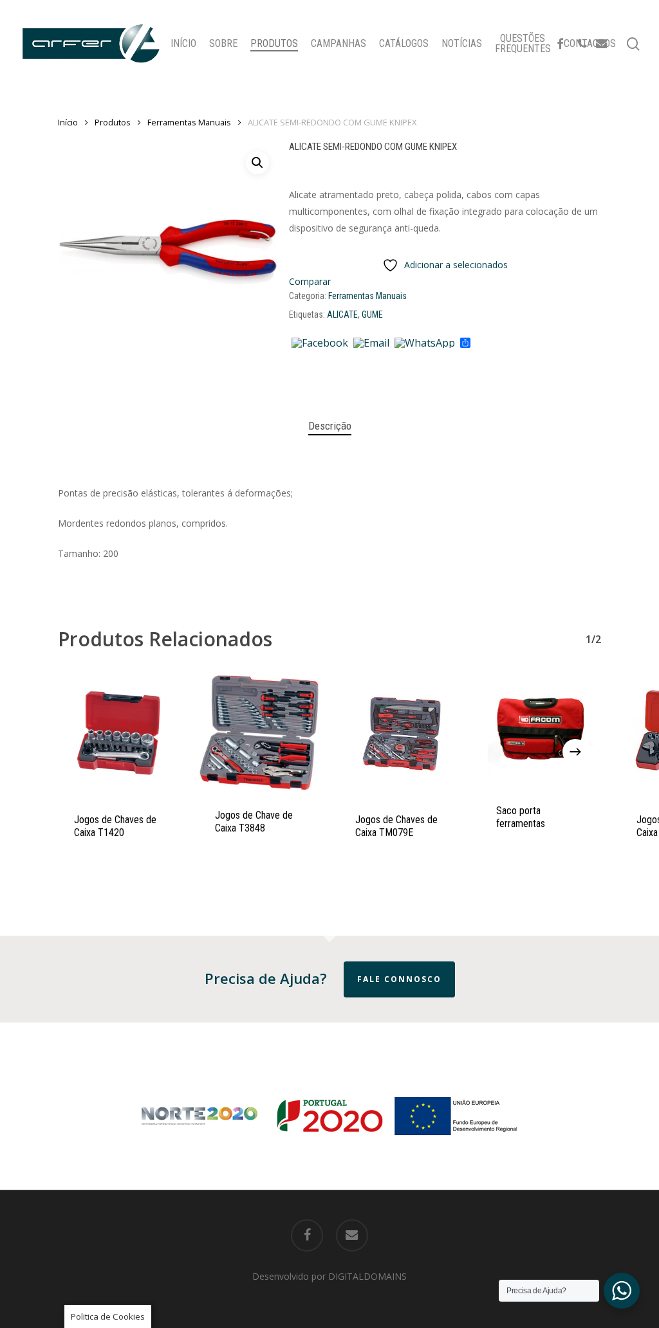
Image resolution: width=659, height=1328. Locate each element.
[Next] (575, 752)
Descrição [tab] (329, 425)
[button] (257, 162)
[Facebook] (320, 343)
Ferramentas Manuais (189, 122)
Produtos (113, 122)
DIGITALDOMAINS (367, 1276)
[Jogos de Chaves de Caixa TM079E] (400, 735)
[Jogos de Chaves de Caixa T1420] (119, 735)
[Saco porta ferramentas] (541, 731)
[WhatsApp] (425, 343)
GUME (372, 314)
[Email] (371, 343)
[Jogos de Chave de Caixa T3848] (259, 733)
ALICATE (342, 314)
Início (68, 122)
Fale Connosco (399, 979)
